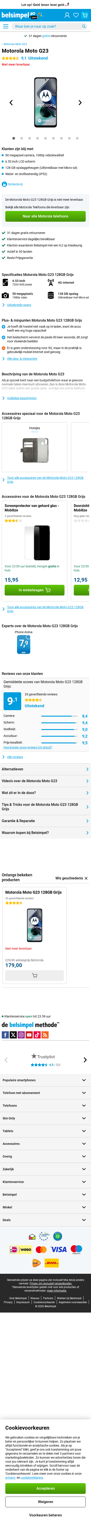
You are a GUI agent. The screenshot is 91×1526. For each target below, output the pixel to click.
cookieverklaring (32, 1477)
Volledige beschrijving (21, 398)
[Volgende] (79, 102)
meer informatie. (57, 1290)
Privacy (8, 1302)
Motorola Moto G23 (15, 44)
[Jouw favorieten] (76, 15)
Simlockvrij (15, 184)
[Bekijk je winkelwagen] (84, 15)
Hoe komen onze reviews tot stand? (28, 747)
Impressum (23, 1302)
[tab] (13, 138)
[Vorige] (11, 102)
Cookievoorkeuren (44, 1302)
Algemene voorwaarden (73, 1302)
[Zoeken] (83, 26)
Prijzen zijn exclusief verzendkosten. (51, 1283)
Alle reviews (15, 757)
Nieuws (34, 1298)
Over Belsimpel (18, 1298)
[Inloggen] (67, 15)
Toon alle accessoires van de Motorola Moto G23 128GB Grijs (45, 480)
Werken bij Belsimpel (69, 1298)
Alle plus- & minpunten (22, 358)
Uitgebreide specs (19, 305)
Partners (48, 1298)
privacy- (10, 1477)
